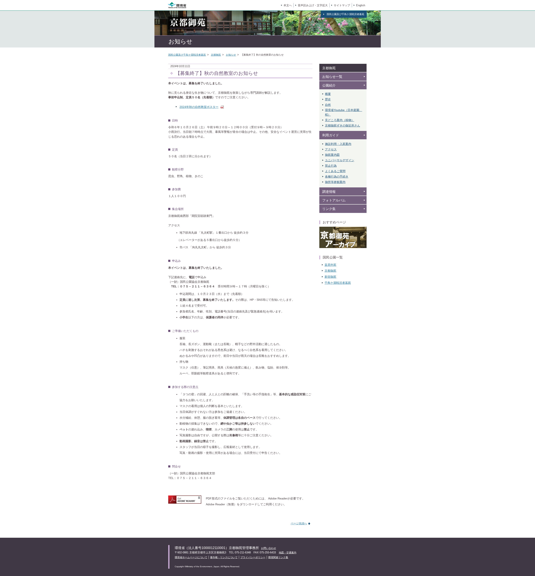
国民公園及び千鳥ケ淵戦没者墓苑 (187, 54)
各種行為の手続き (336, 176)
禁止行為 (331, 165)
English (360, 5)
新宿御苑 (330, 276)
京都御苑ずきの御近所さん (342, 125)
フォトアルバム (334, 200)
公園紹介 (329, 85)
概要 (328, 94)
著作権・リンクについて (224, 557)
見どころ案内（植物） (339, 120)
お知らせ (231, 54)
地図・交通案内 (287, 552)
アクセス (331, 149)
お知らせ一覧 (332, 76)
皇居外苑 (330, 264)
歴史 (328, 99)
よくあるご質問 (335, 171)
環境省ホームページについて (191, 557)
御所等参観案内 (335, 182)
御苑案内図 (332, 154)
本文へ (288, 5)
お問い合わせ (268, 548)
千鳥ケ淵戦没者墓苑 (338, 282)
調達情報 (329, 191)
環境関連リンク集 (278, 557)
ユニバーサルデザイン (339, 160)
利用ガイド (330, 135)
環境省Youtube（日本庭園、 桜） (343, 112)
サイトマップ (342, 5)
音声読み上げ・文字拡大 (313, 5)
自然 (328, 104)
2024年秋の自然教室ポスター (199, 107)
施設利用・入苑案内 (338, 144)
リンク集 (329, 209)
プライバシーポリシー (252, 557)
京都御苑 (216, 54)
